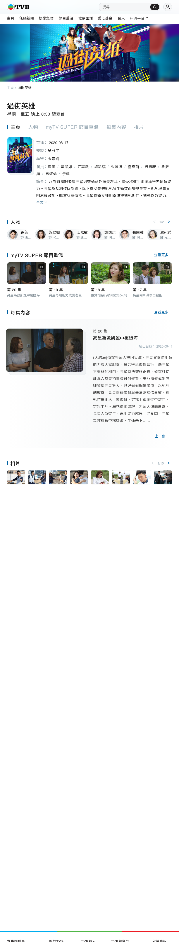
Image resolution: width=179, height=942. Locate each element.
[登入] (167, 7)
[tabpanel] (89, 169)
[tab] (17, 126)
